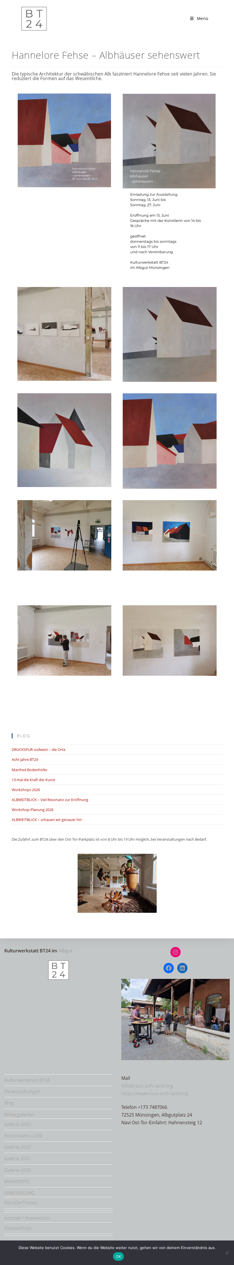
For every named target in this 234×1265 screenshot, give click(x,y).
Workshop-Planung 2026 (32, 809)
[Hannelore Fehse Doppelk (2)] (64, 140)
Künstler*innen (20, 1202)
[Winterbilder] (64, 334)
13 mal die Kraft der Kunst (33, 779)
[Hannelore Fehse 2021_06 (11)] (64, 640)
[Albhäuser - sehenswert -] (64, 440)
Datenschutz (17, 1228)
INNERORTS (16, 1181)
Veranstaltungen (22, 1091)
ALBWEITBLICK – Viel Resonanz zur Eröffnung (50, 799)
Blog (9, 1103)
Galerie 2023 (17, 1124)
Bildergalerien (19, 1114)
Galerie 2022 (17, 1147)
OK (118, 1256)
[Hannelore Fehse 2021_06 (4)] (170, 535)
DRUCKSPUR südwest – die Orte (38, 749)
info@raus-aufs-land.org (147, 1086)
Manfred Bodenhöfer (29, 769)
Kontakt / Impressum (27, 1218)
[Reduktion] (170, 334)
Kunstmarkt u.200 (23, 1135)
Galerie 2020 (17, 1170)
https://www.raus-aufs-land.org (154, 1093)
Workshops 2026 (26, 789)
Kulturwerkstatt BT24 (27, 1080)
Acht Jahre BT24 (25, 759)
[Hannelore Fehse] (170, 184)
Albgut (65, 951)
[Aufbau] (64, 535)
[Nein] (227, 1253)
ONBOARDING (19, 1193)
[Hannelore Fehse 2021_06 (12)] (170, 640)
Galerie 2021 (17, 1158)
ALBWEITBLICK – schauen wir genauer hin (47, 819)
